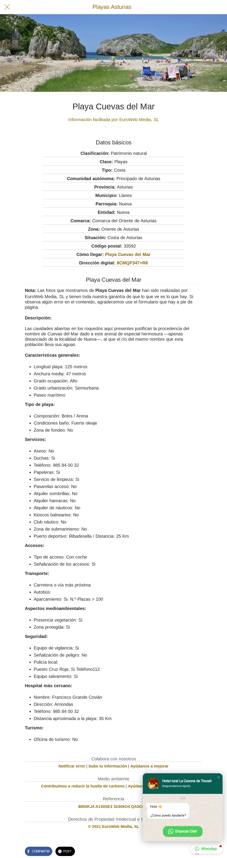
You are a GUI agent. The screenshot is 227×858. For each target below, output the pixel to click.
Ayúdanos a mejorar (149, 766)
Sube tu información (107, 766)
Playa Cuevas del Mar (128, 254)
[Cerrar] (7, 7)
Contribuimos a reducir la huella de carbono (83, 786)
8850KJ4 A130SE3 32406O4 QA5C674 (113, 806)
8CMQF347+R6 (132, 262)
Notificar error (72, 766)
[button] (218, 777)
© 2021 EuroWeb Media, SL (113, 826)
